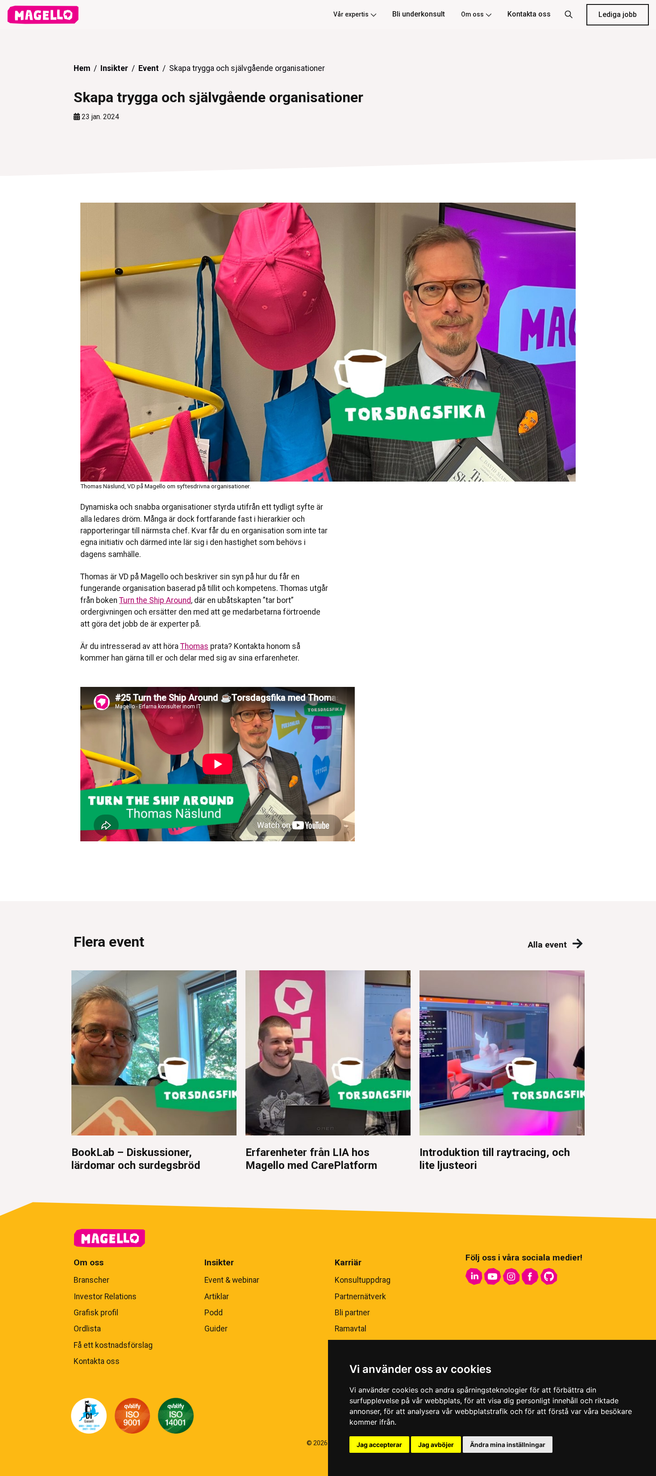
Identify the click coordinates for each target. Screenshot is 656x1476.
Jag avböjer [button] (436, 1444)
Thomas (194, 646)
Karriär (348, 1262)
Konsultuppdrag (362, 1280)
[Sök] (568, 14)
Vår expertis (351, 14)
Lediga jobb (617, 14)
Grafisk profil (96, 1312)
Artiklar (216, 1296)
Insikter (114, 68)
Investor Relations (105, 1296)
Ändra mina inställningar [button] (507, 1444)
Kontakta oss (529, 14)
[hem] (43, 15)
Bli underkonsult (418, 14)
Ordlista (87, 1328)
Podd (213, 1312)
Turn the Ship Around (155, 600)
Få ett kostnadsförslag (113, 1345)
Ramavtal (350, 1328)
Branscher (91, 1280)
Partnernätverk (360, 1296)
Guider (216, 1328)
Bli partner (352, 1312)
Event (148, 68)
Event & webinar (231, 1280)
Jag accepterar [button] (379, 1444)
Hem (82, 68)
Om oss (472, 14)
